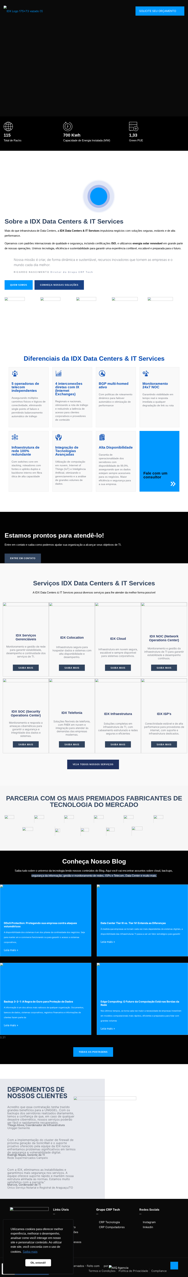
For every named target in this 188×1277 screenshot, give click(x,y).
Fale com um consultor (155, 475)
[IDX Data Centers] (23, 11)
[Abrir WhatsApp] (178, 1267)
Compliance (159, 1271)
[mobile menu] (125, 11)
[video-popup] (98, 196)
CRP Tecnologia (109, 1222)
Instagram (149, 1222)
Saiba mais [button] (30, 1251)
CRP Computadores (112, 1227)
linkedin (148, 1227)
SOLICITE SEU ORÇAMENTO (157, 11)
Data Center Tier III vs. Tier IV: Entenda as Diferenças (133, 923)
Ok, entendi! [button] (38, 1262)
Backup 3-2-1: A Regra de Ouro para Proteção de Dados (38, 1001)
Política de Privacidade (133, 1271)
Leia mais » (11, 950)
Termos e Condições (101, 1271)
